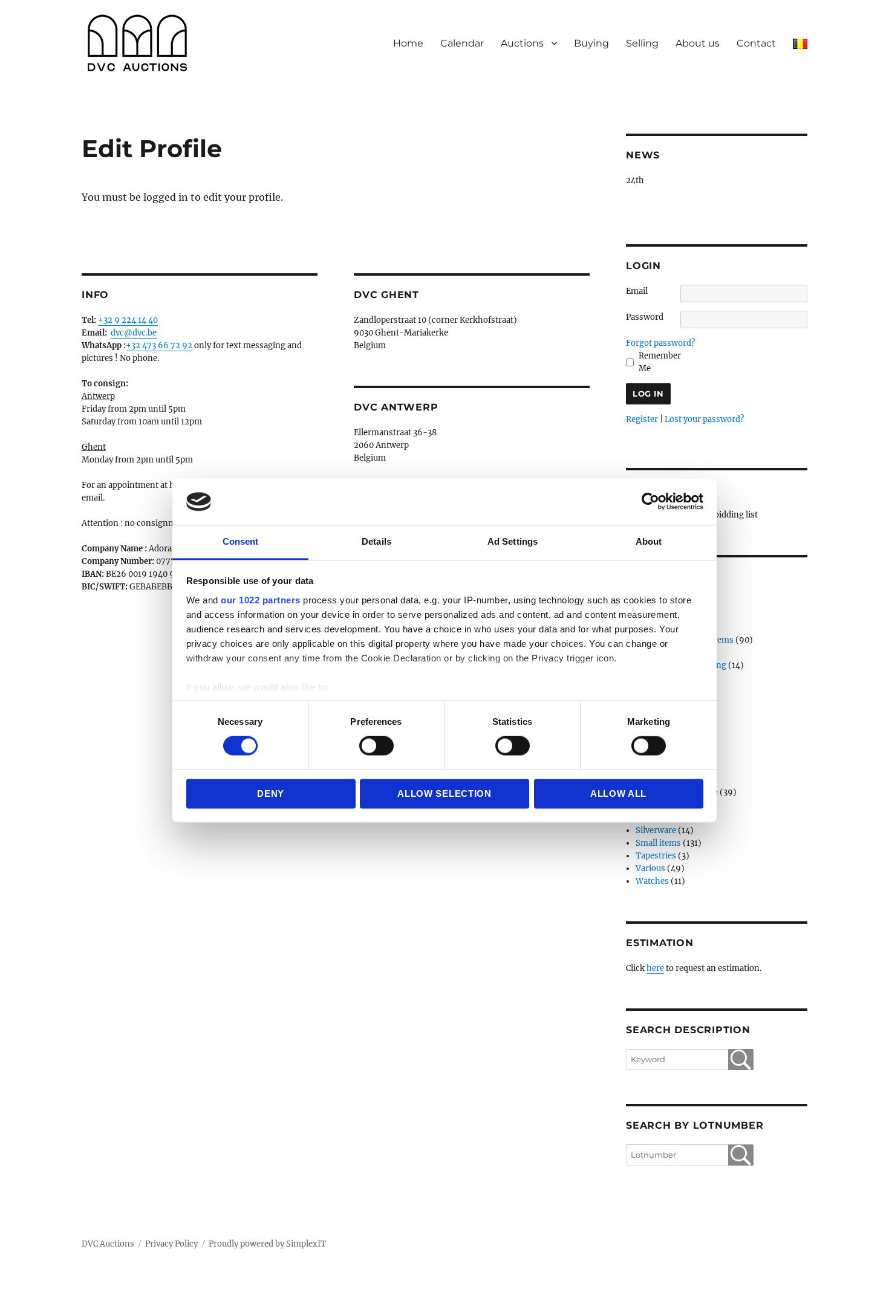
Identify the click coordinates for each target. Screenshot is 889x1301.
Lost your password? (704, 419)
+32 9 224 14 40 (128, 320)
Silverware (656, 830)
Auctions (522, 43)
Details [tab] (376, 541)
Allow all (618, 793)
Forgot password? (660, 343)
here (655, 968)
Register (642, 419)
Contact (756, 43)
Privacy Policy (171, 1244)
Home (408, 43)
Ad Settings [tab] (512, 541)
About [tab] (649, 541)
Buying (591, 43)
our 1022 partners (261, 600)
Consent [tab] (241, 541)
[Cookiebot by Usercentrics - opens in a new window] (650, 502)
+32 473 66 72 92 (159, 345)
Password (644, 317)
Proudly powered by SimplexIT (267, 1244)
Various (650, 868)
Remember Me (660, 362)
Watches (652, 881)
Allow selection (444, 793)
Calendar (462, 43)
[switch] (376, 746)
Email (637, 291)
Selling (642, 43)
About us (698, 43)
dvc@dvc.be (134, 333)
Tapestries (656, 856)
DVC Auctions (108, 1244)
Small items (658, 843)
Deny (270, 793)
